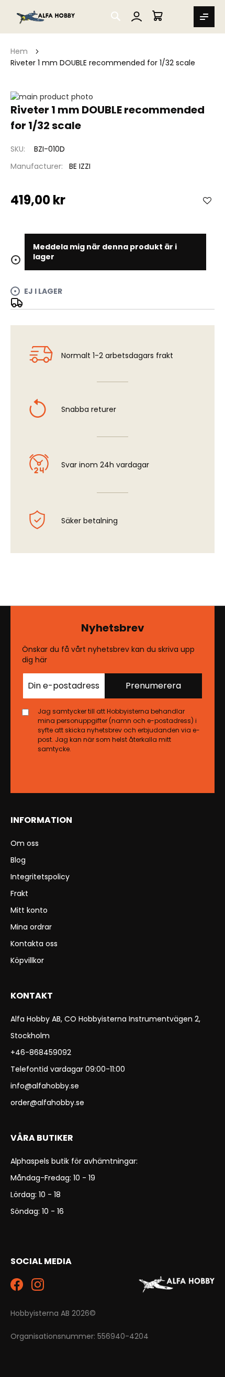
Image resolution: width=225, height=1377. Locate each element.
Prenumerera (153, 686)
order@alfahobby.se (47, 1102)
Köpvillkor (27, 960)
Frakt (19, 893)
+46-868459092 (40, 1052)
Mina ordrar (31, 927)
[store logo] (46, 16)
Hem (19, 51)
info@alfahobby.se (44, 1086)
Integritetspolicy (40, 876)
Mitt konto (29, 910)
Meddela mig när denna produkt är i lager (105, 252)
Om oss (24, 843)
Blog (18, 860)
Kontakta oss (34, 943)
